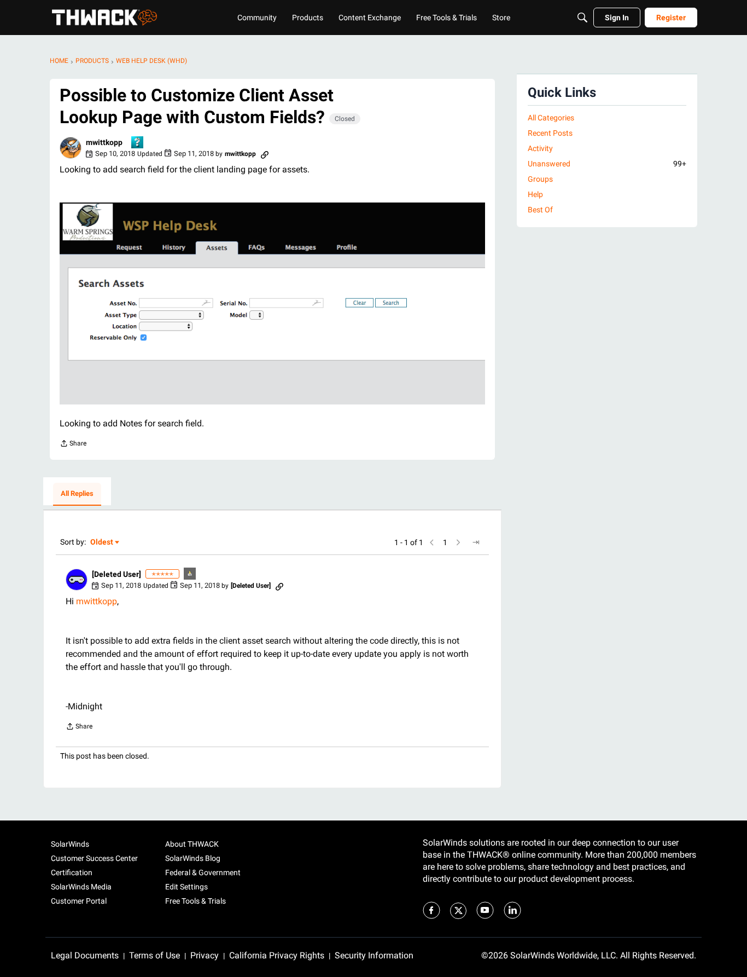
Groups (540, 179)
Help (535, 194)
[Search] (582, 17)
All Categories (551, 117)
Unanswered (607, 163)
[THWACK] (104, 17)
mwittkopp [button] (104, 142)
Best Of (540, 209)
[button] (70, 148)
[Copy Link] (264, 154)
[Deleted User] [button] (116, 574)
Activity (540, 148)
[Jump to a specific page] (476, 542)
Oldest (102, 542)
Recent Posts (550, 133)
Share (73, 445)
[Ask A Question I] (137, 143)
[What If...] (190, 574)
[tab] (77, 494)
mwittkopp (96, 601)
